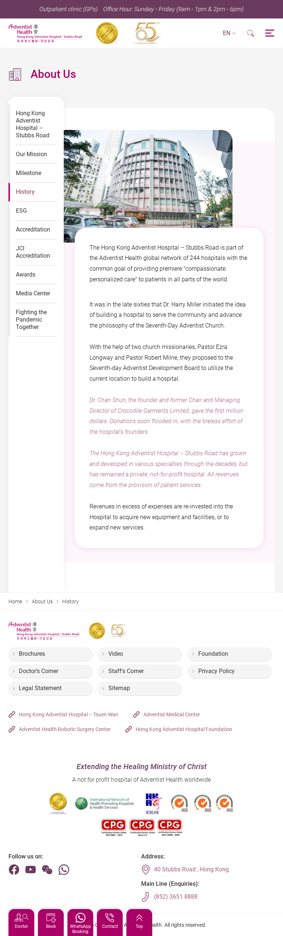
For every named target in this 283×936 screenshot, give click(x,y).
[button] (229, 33)
